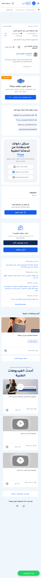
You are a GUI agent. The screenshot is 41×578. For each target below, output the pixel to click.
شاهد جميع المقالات (20, 358)
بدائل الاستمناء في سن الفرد (27, 125)
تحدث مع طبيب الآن (20, 243)
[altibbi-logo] (29, 3)
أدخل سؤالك (20, 249)
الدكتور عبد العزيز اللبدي (24, 53)
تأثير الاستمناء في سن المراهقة (24, 115)
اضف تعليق (19, 212)
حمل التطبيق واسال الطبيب (22, 97)
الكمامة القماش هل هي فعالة (28, 335)
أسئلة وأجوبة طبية (30, 10)
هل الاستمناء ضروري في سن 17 (26, 120)
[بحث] (13, 3)
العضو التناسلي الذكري (28, 434)
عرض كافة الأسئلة (20, 304)
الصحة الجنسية (20, 10)
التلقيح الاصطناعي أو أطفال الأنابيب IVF (22, 397)
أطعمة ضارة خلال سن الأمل (26, 470)
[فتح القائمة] (37, 3)
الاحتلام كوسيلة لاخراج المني (28, 129)
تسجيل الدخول (6, 3)
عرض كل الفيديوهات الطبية (20, 494)
